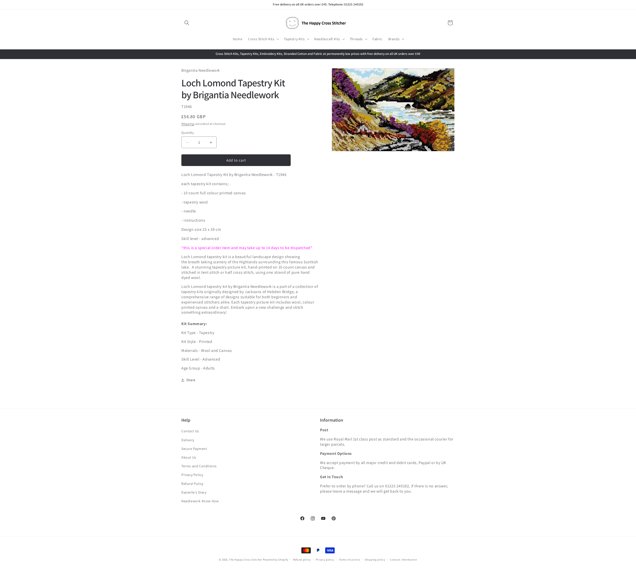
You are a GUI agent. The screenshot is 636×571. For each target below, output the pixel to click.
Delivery (187, 440)
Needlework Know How (200, 501)
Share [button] (191, 380)
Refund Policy (192, 483)
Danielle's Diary (193, 492)
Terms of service (349, 559)
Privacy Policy (192, 475)
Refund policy (302, 559)
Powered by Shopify (275, 559)
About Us (188, 457)
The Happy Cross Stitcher (245, 559)
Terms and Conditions (199, 466)
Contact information (403, 559)
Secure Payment (194, 448)
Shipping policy (375, 559)
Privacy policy (325, 559)
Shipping (187, 124)
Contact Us (190, 431)
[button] (186, 22)
